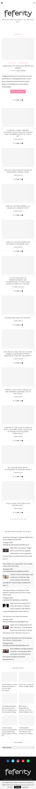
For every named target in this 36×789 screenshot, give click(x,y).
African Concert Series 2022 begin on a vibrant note (18, 207)
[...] (7, 559)
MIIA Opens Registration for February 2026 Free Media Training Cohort (26, 709)
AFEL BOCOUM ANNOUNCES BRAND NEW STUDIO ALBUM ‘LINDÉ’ (18, 171)
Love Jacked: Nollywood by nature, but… (18, 504)
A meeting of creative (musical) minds (18, 67)
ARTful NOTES (23, 63)
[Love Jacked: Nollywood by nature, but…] (18, 492)
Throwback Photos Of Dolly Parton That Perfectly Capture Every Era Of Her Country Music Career (17, 592)
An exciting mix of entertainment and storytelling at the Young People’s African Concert (18, 281)
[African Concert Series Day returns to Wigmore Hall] (18, 230)
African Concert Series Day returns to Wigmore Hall (18, 243)
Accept (17, 787)
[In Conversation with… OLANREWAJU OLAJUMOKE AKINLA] (18, 456)
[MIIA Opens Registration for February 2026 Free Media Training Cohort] (26, 698)
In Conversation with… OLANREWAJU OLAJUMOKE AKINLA (18, 468)
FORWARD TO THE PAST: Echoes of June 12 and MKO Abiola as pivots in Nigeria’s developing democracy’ (18, 430)
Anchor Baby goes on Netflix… (18, 318)
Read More (25, 787)
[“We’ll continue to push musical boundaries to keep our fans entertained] (9, 677)
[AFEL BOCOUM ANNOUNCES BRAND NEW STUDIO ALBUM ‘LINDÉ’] (18, 159)
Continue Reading (18, 91)
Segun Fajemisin (21, 70)
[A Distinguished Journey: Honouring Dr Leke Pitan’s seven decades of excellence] (26, 720)
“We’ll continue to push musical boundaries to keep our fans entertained (9, 687)
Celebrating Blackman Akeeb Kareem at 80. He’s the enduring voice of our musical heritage (9, 709)
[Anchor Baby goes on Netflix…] (18, 306)
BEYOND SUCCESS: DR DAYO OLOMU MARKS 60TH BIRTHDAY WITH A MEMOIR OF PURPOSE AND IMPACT (18, 354)
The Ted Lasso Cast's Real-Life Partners (15, 616)
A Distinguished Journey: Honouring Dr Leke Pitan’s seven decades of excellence (26, 731)
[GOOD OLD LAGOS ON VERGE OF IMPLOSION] (26, 677)
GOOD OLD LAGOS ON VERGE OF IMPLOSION (26, 685)
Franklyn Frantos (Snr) (18, 287)
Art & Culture (12, 63)
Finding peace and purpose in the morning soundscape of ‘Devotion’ (18, 392)
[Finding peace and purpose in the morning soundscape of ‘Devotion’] (18, 378)
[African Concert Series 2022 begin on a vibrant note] (18, 195)
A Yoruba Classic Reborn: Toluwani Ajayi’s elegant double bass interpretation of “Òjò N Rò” (18, 133)
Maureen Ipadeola (18, 358)
